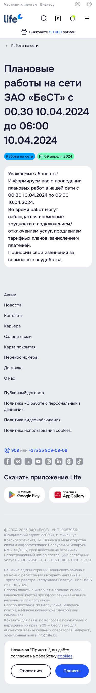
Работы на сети (24, 45)
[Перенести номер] (58, 18)
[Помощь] (89, 4)
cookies (65, 656)
